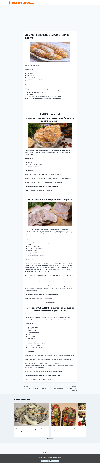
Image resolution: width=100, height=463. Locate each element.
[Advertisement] (50, 15)
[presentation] (31, 414)
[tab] (47, 438)
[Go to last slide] (16, 420)
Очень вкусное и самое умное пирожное (34, 387)
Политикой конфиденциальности (52, 457)
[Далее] (84, 420)
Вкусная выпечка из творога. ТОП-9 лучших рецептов (64, 388)
